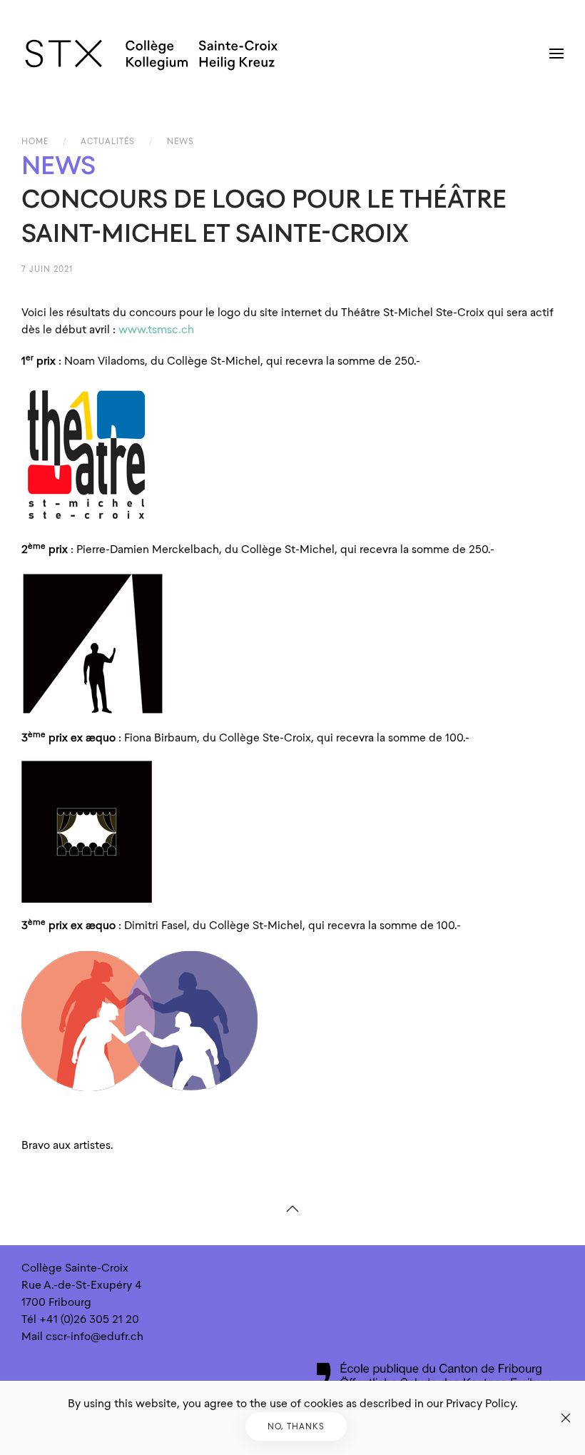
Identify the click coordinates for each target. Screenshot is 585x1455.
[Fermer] (566, 1418)
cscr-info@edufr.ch (94, 1336)
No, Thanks (296, 1426)
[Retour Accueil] (151, 53)
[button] (556, 53)
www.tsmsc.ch (156, 329)
